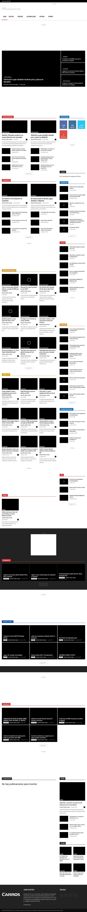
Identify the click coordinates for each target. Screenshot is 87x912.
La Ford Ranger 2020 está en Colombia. (48, 212)
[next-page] (63, 880)
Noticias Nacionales (7, 77)
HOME (4, 16)
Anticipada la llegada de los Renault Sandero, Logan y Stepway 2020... (47, 158)
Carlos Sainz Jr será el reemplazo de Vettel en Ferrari (47, 392)
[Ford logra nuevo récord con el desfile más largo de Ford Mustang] (29, 343)
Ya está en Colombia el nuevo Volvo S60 (19, 220)
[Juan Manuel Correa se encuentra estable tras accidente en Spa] (29, 441)
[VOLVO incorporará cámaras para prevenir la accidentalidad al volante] (64, 347)
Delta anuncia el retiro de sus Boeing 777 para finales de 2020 (9, 513)
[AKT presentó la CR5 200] (64, 230)
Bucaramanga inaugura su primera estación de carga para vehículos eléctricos (75, 355)
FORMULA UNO (23, 388)
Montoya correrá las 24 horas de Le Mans (77, 487)
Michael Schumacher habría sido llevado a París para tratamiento (10, 450)
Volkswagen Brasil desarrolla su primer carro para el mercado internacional (47, 352)
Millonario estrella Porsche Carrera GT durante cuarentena (41, 719)
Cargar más (28, 173)
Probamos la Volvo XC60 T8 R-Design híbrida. (13, 637)
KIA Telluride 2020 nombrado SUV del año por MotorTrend (46, 288)
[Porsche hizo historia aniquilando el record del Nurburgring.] (64, 481)
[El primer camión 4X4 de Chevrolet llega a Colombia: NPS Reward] (6, 214)
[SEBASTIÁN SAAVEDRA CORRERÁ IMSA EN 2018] (64, 498)
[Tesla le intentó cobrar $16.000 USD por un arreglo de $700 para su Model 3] (10, 280)
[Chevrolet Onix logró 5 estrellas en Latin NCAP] (29, 280)
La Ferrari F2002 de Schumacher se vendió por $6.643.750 (29, 422)
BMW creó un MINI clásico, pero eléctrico (77, 377)
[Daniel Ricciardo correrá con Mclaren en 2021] (29, 384)
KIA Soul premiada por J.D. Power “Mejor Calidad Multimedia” (10, 351)
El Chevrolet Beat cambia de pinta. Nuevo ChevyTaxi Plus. (70, 574)
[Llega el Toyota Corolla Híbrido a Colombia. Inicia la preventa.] (35, 231)
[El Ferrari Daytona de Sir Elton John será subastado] (79, 867)
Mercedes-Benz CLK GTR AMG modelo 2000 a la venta (65, 874)
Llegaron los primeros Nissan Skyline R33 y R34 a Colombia (15, 575)
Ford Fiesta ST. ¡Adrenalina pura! (68, 638)
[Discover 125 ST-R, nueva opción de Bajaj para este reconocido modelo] (64, 197)
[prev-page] (61, 880)
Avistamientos (65, 68)
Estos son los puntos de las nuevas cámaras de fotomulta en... (19, 158)
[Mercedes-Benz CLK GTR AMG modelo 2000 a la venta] (66, 867)
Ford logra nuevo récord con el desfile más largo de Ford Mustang (28, 352)
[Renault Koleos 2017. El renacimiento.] (43, 650)
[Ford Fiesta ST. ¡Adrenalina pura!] (71, 633)
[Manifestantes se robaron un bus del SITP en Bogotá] (35, 151)
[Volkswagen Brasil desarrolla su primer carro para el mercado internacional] (47, 343)
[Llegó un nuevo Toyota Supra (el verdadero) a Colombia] (43, 572)
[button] (83, 16)
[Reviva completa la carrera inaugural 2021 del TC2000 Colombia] (64, 416)
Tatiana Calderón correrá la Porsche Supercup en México (46, 422)
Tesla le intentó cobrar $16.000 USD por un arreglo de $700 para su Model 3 (10, 289)
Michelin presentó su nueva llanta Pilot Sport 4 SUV (9, 319)
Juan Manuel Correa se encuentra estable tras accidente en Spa (29, 450)
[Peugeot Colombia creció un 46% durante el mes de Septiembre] (35, 167)
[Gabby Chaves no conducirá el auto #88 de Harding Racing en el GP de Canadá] (64, 257)
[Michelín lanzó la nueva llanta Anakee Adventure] (64, 189)
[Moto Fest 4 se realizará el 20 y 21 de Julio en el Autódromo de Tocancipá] (64, 205)
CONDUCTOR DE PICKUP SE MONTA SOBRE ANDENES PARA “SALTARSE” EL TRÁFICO (15, 719)
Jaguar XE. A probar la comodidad (12, 655)
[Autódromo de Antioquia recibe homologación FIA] (64, 440)
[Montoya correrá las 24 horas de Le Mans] (64, 490)
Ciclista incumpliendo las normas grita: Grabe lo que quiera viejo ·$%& (14, 737)
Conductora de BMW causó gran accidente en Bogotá (71, 719)
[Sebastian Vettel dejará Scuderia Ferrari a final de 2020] (10, 413)
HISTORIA (61, 854)
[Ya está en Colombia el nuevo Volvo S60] (6, 223)
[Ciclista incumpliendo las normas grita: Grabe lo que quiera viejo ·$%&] (15, 733)
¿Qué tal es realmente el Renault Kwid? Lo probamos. (43, 637)
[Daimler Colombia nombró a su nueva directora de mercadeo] (14, 126)
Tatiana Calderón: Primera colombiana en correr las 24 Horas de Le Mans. (9, 393)
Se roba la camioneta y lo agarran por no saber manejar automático (42, 737)
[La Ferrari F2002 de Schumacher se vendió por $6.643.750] (29, 413)
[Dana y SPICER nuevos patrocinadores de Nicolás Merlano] (64, 432)
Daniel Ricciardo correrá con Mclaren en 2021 (28, 392)
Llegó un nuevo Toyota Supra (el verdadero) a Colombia (43, 575)
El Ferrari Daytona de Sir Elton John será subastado (78, 874)
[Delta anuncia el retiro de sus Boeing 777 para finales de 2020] (10, 504)
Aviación (3, 509)
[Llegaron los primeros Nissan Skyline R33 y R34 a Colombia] (73, 69)
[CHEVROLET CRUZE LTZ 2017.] (71, 650)
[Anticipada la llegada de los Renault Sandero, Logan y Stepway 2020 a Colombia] (35, 159)
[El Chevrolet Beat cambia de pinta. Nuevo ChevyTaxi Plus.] (71, 572)
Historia (41, 16)
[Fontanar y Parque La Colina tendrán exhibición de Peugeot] (73, 81)
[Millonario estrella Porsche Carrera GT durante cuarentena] (43, 716)
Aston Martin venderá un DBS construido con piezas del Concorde (46, 320)
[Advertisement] (54, 8)
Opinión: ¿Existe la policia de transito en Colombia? (71, 804)
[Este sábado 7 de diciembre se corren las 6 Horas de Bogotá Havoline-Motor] (64, 424)
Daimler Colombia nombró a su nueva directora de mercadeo (12, 136)
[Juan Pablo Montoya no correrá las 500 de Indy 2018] (64, 265)
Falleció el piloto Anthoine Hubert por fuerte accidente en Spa (47, 451)
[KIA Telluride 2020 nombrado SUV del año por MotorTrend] (47, 280)
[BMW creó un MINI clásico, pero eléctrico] (64, 380)
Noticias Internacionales (6, 284)
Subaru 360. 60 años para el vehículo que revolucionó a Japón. (78, 858)
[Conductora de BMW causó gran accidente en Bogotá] (73, 57)
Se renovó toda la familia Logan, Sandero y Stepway (42, 199)
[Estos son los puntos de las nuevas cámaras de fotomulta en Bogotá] (6, 159)
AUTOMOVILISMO (31, 16)
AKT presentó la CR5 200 (74, 227)
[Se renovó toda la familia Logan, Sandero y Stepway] (43, 190)
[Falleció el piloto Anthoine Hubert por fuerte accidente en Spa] (47, 441)
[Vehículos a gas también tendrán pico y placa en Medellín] (31, 70)
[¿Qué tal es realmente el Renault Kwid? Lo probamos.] (43, 633)
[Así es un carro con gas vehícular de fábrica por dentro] (64, 364)
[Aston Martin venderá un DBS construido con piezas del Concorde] (47, 311)
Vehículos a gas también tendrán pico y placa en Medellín (42, 136)
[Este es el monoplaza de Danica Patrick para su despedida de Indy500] (64, 273)
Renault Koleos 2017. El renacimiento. (42, 655)
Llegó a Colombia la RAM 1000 (46, 220)
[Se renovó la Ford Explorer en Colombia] (14, 190)
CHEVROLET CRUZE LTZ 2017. (67, 655)
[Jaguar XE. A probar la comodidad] (15, 650)
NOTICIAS (11, 16)
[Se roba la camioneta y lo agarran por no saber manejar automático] (43, 733)
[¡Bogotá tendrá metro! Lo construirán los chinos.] (6, 167)
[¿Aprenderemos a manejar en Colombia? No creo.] (64, 819)
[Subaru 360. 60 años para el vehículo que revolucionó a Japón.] (79, 851)
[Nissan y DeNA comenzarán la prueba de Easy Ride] (64, 396)
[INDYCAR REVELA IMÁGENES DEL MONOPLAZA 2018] (64, 282)
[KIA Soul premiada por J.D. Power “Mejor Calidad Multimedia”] (10, 343)
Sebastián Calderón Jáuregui (11, 84)
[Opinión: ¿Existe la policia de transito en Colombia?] (72, 791)
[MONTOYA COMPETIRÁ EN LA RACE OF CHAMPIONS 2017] (64, 290)
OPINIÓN (50, 16)
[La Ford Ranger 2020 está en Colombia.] (35, 214)
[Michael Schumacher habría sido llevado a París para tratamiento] (10, 441)
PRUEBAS (20, 16)
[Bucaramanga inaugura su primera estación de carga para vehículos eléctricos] (64, 355)
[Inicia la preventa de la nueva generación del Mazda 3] (6, 231)
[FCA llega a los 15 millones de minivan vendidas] (29, 311)
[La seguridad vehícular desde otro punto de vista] (64, 835)
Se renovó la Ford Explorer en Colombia (12, 199)
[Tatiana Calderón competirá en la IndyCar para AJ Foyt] (64, 249)
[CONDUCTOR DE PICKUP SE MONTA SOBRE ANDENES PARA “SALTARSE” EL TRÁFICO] (15, 716)
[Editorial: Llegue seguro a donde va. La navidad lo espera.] (64, 827)
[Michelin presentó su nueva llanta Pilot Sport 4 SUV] (10, 311)
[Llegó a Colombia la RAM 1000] (35, 223)
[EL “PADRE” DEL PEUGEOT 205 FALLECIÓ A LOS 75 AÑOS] (66, 851)
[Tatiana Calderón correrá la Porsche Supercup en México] (47, 413)
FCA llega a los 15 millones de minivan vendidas (28, 319)
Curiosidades (65, 56)
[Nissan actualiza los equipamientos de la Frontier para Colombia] (64, 339)
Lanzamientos (4, 195)
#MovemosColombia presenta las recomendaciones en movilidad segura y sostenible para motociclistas (76, 221)
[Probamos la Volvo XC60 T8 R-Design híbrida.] (15, 633)
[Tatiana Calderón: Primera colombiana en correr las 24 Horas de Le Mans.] (10, 384)
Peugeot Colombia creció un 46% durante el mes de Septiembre (47, 167)
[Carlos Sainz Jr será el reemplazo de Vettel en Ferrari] (47, 384)
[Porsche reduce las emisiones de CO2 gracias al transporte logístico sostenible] (64, 388)
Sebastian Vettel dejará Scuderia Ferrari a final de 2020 (10, 422)
